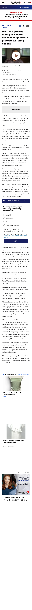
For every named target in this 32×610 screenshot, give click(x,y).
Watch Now (27, 2)
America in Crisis (6, 26)
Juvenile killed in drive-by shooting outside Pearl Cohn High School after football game (16, 16)
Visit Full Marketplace (23, 374)
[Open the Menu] (2, 2)
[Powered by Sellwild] (26, 472)
